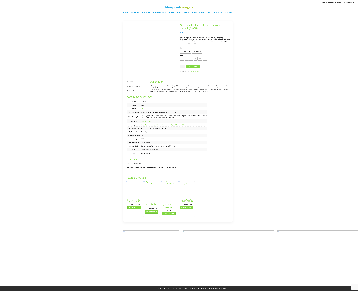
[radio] (185, 51)
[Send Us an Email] (2, 2)
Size (181, 55)
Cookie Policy (196, 288)
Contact (223, 288)
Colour (182, 48)
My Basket (229, 12)
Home (126, 12)
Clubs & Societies (183, 12)
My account (220, 12)
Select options (134, 208)
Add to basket (193, 66)
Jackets (203, 18)
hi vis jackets (195, 72)
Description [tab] (130, 82)
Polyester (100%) (146, 121)
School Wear (135, 12)
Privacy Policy (162, 288)
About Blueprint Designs (175, 288)
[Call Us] (4, 2)
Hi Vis (172, 12)
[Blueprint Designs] (179, 7)
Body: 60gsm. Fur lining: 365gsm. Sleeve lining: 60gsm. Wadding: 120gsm (163, 125)
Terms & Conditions (206, 288)
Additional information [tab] (134, 86)
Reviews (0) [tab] (131, 91)
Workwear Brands (161, 12)
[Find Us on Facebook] (6, 2)
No (142, 108)
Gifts (209, 12)
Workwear (147, 12)
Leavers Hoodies (199, 12)
